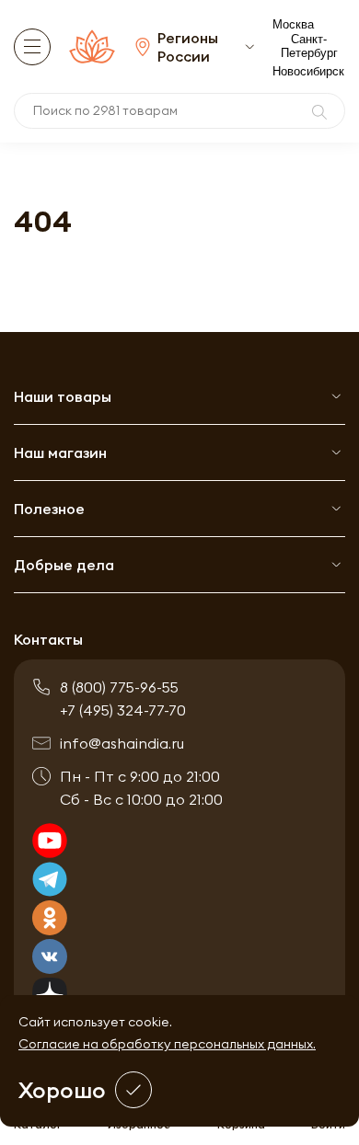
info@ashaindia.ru (122, 743)
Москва (293, 24)
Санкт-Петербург (309, 46)
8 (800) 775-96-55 (119, 687)
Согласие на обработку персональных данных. (167, 1044)
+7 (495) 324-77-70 (123, 710)
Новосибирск (308, 71)
